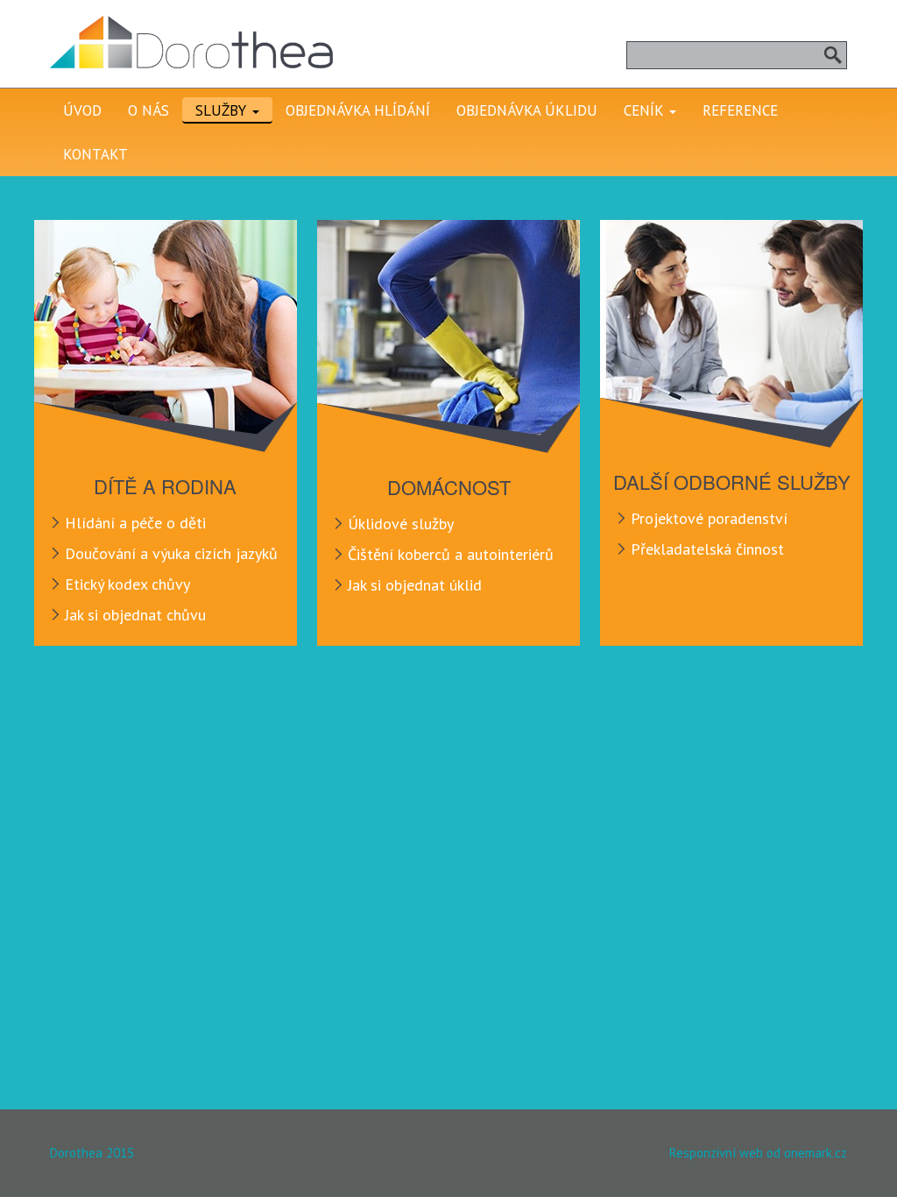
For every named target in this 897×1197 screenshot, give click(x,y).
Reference (740, 110)
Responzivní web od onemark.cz (758, 1152)
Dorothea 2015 (92, 1152)
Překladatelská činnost (707, 549)
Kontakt (95, 154)
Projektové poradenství (709, 518)
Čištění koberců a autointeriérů (451, 554)
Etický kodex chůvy (127, 584)
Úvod (82, 110)
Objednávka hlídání (358, 110)
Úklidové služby (401, 524)
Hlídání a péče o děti (135, 523)
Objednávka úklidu (526, 110)
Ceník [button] (645, 110)
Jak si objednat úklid (415, 585)
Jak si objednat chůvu (135, 615)
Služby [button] (223, 110)
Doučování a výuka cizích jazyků (171, 553)
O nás (148, 110)
